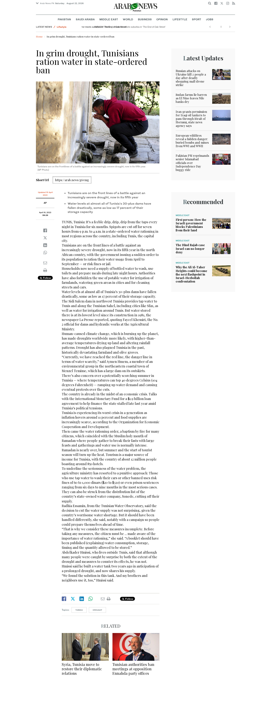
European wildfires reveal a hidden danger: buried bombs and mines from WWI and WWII (192, 141)
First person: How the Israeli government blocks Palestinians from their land (191, 225)
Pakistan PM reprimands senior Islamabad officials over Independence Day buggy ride (192, 163)
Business (145, 19)
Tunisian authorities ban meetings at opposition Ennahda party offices (133, 669)
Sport (196, 19)
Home (39, 36)
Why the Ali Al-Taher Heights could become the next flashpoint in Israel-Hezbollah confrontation (191, 274)
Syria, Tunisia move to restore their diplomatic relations (82, 669)
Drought (97, 610)
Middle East (108, 19)
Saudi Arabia (85, 19)
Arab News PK (47, 3)
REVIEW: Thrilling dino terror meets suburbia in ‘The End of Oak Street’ (118, 27)
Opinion (162, 19)
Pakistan (64, 19)
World (128, 19)
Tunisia (79, 610)
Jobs (209, 19)
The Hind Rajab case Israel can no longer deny (190, 248)
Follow (46, 277)
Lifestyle (180, 19)
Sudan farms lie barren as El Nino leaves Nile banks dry (191, 98)
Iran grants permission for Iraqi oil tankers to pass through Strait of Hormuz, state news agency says (191, 119)
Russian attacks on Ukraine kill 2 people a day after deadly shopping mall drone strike (191, 78)
